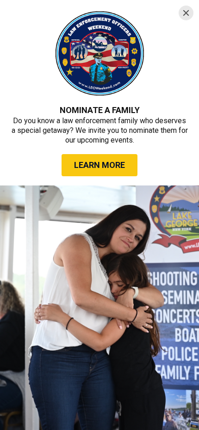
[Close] (186, 13)
